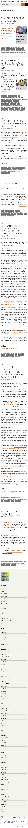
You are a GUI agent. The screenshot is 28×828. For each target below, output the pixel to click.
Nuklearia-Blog (20, 550)
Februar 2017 (3, 646)
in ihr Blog (19, 530)
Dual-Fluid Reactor (19, 353)
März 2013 (3, 755)
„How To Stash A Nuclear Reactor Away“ (16, 337)
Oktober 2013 (4, 737)
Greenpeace (15, 100)
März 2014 (3, 725)
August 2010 (3, 801)
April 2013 (3, 752)
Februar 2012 (3, 779)
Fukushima (3, 608)
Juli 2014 (2, 715)
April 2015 (3, 696)
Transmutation (22, 52)
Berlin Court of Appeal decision (9, 348)
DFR (12, 47)
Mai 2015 (3, 693)
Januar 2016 (3, 676)
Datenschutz (3, 596)
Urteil (19, 110)
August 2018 (3, 642)
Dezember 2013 (4, 732)
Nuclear (3, 356)
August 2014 (3, 713)
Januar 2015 (3, 703)
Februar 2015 (3, 701)
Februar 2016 (3, 674)
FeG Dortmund (4, 606)
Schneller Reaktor (13, 52)
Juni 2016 (3, 664)
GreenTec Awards (7, 33)
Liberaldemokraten (18, 105)
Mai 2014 (3, 720)
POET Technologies (5, 620)
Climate (3, 353)
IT (1, 613)
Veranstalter (11, 215)
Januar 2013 (3, 757)
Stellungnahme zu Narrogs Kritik (14, 552)
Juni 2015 (3, 691)
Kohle (10, 105)
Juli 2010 (2, 804)
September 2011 (4, 789)
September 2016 (4, 656)
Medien (14, 107)
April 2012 (3, 774)
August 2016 (3, 659)
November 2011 (4, 784)
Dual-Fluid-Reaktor (19, 47)
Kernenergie (7, 50)
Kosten (13, 50)
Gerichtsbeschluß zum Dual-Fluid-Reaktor (10, 201)
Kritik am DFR (20, 527)
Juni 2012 (3, 772)
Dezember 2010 (4, 796)
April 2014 (3, 723)
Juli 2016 (2, 661)
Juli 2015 (2, 688)
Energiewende (4, 601)
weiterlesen (4, 38)
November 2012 (4, 762)
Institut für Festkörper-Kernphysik (15, 133)
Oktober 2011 (4, 787)
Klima (18, 104)
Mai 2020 (3, 632)
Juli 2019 (2, 637)
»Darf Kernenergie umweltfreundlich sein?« (13, 74)
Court (8, 353)
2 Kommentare (11, 23)
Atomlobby (4, 95)
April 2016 (3, 669)
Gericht (24, 99)
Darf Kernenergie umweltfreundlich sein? (12, 65)
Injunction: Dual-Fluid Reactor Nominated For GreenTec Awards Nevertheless (11, 231)
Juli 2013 (2, 745)
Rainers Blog (4, 4)
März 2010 (3, 811)
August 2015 (3, 686)
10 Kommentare (11, 379)
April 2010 (3, 809)
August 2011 (3, 791)
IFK (2, 50)
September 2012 (4, 764)
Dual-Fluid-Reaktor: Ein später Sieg (13, 19)
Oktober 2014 (4, 708)
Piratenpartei (13, 60)
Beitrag (4, 79)
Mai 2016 (3, 666)
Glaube (2, 611)
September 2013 (4, 740)
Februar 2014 (3, 728)
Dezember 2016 (4, 649)
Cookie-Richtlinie (11, 822)
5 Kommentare (11, 128)
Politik (2, 623)
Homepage (17, 473)
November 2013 (4, 735)
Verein (23, 110)
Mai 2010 (3, 806)
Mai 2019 (3, 639)
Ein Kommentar (11, 238)
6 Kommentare (11, 190)
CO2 (9, 47)
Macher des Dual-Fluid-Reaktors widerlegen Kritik (11, 514)
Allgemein (3, 588)
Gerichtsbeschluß (11, 49)
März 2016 (3, 671)
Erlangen (9, 99)
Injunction (21, 355)
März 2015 (3, 698)
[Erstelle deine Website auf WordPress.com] (14, 1)
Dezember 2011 (4, 782)
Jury (15, 214)
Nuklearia (7, 60)
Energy (3, 355)
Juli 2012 (2, 769)
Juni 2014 (3, 718)
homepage (14, 330)
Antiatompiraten (5, 561)
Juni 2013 (3, 747)
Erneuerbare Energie (17, 99)
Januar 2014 (3, 730)
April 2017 (3, 644)
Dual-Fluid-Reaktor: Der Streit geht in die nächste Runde (13, 123)
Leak (26, 214)
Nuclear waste (10, 356)
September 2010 (4, 799)
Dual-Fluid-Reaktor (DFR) (12, 404)
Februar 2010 (3, 814)
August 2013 (3, 742)
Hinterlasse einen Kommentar (14, 518)
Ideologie (13, 102)
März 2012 (3, 777)
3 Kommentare (11, 70)
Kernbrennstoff (5, 104)
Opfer (24, 107)
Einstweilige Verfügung (17, 97)
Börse (2, 591)
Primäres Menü (26, 4)
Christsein (3, 593)
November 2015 (4, 678)
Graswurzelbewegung (6, 100)
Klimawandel (4, 105)
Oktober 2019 (4, 634)
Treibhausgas (5, 110)
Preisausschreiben (20, 50)
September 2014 (4, 710)
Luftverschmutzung (6, 107)
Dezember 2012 (4, 760)
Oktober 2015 (4, 681)
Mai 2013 (3, 750)
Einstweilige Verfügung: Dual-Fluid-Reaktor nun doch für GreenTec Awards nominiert (12, 372)
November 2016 (4, 651)
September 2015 (4, 683)
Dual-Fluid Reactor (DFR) (10, 263)
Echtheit (17, 210)
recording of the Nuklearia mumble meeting (16, 332)
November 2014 (4, 705)
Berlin (9, 168)
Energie (2, 15)
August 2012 (3, 767)
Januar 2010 (3, 816)
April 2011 (3, 794)
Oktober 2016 (4, 654)
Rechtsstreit (4, 52)
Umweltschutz (12, 110)
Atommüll (4, 47)
